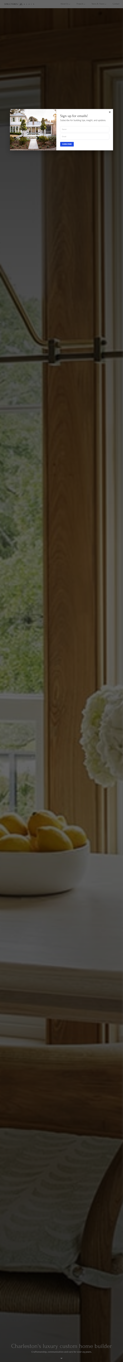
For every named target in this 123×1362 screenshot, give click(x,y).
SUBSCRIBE (67, 144)
